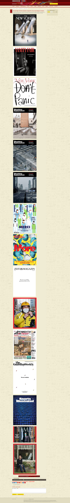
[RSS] (22, 1)
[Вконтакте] (24, 1)
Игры (28, 6)
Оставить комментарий (16, 486)
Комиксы (17, 6)
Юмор (13, 6)
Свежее (17, 8)
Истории (56, 6)
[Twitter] (23, 1)
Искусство (51, 6)
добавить (14, 494)
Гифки (32, 6)
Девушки (39, 6)
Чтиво (35, 6)
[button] (12, 488)
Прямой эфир (25, 8)
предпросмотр (20, 494)
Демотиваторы (23, 6)
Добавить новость (53, 3)
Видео (47, 6)
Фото (43, 6)
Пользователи (21, 8)
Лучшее (14, 8)
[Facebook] (21, 1)
